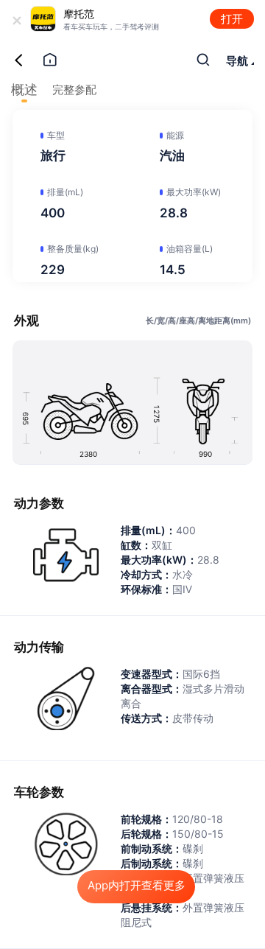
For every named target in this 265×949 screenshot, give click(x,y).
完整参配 (74, 90)
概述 (24, 89)
